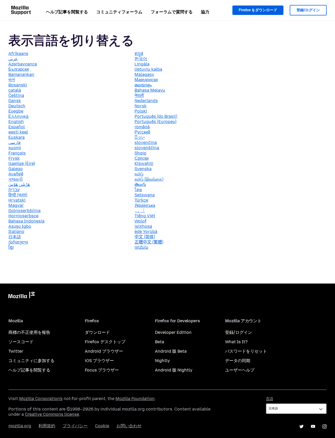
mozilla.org (19, 425)
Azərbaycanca (22, 64)
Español (16, 126)
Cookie (102, 425)
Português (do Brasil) (156, 116)
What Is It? (236, 341)
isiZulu (141, 247)
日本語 (14, 236)
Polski (141, 111)
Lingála (142, 64)
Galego (15, 168)
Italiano (16, 231)
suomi (14, 147)
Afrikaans (18, 53)
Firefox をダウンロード (258, 10)
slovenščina (147, 147)
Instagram (324, 426)
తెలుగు (140, 184)
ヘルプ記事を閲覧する (67, 11)
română (142, 126)
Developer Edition (173, 332)
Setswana (145, 194)
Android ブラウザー (104, 351)
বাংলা (11, 79)
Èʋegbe (15, 111)
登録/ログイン (308, 10)
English (16, 121)
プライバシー (75, 425)
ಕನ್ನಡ (139, 53)
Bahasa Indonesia (26, 221)
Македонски (146, 79)
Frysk (14, 158)
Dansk (14, 100)
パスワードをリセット (246, 351)
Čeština (16, 95)
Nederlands (146, 100)
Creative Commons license (52, 414)
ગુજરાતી (15, 179)
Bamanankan (21, 74)
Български (18, 69)
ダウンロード (97, 332)
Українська (145, 205)
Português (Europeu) (155, 121)
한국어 (141, 58)
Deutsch (16, 105)
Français (17, 153)
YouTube (313, 426)
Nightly (162, 360)
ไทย (138, 189)
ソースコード (21, 341)
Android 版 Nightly (173, 370)
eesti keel (18, 132)
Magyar (16, 205)
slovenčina (146, 142)
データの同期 (237, 360)
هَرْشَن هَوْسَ (19, 184)
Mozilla (21, 296)
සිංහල (140, 137)
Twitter (15, 351)
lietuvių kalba (148, 69)
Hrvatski (17, 200)
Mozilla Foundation (135, 398)
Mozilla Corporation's (41, 398)
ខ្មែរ (11, 247)
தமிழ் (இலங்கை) (149, 179)
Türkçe (141, 200)
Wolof (141, 221)
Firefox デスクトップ (105, 341)
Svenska (143, 168)
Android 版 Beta (171, 351)
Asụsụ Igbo (19, 226)
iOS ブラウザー (99, 360)
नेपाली (139, 95)
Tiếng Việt (145, 215)
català (14, 90)
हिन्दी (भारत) (17, 194)
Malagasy (144, 74)
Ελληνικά (18, 116)
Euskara (16, 137)
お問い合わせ (129, 425)
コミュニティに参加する (31, 360)
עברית (14, 189)
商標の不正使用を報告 (29, 332)
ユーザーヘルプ (239, 370)
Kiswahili (144, 163)
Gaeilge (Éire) (21, 163)
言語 (269, 399)
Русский (142, 132)
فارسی (14, 142)
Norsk (141, 105)
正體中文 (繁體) (149, 242)
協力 (205, 11)
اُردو (140, 210)
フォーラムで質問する (172, 11)
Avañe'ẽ (15, 173)
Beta (159, 341)
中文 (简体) (145, 236)
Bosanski (17, 84)
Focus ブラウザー (102, 370)
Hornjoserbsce (23, 215)
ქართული (18, 242)
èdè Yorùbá (146, 231)
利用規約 (46, 425)
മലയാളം (143, 84)
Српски (142, 158)
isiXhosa (143, 226)
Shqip (140, 153)
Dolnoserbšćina (24, 210)
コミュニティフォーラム (119, 11)
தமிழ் (139, 173)
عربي (13, 58)
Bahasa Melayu (150, 90)
